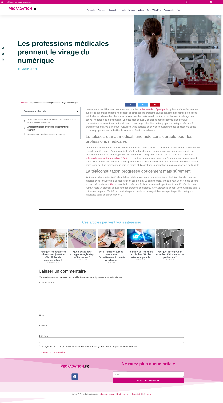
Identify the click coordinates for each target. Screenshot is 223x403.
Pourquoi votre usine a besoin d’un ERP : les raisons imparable (141, 254)
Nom (42, 315)
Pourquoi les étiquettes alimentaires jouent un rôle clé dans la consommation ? (53, 255)
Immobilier (113, 10)
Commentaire (46, 282)
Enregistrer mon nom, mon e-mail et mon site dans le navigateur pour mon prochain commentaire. (90, 346)
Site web (43, 336)
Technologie (169, 10)
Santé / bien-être (154, 10)
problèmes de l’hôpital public (153, 109)
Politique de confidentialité (129, 394)
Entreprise (102, 10)
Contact (147, 394)
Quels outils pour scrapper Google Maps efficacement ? (82, 254)
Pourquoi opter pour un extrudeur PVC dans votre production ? (170, 254)
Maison (141, 10)
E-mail (43, 326)
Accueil (24, 103)
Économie (90, 10)
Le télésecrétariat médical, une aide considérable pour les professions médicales (51, 121)
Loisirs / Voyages (128, 10)
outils (110, 184)
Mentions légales (108, 394)
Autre (179, 10)
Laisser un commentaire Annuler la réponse (45, 134)
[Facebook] (74, 376)
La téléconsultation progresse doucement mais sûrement (48, 128)
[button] (187, 2)
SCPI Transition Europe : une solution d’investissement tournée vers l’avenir (111, 255)
